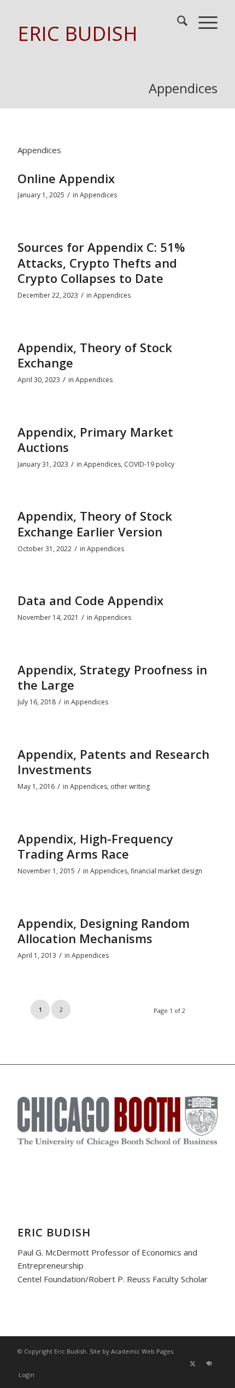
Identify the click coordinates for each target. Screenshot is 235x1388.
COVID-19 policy (149, 464)
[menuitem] (176, 22)
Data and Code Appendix (90, 600)
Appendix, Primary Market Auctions (95, 440)
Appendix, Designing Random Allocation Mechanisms (103, 931)
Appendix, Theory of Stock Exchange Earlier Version (94, 524)
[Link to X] (193, 1363)
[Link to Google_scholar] (209, 1363)
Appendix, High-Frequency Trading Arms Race (95, 846)
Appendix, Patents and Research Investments (113, 762)
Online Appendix (66, 178)
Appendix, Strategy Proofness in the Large (112, 677)
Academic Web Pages (142, 1351)
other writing (130, 786)
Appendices (183, 88)
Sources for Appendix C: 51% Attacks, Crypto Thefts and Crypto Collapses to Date (101, 262)
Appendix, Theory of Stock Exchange (94, 355)
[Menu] (202, 22)
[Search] (176, 22)
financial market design (166, 871)
